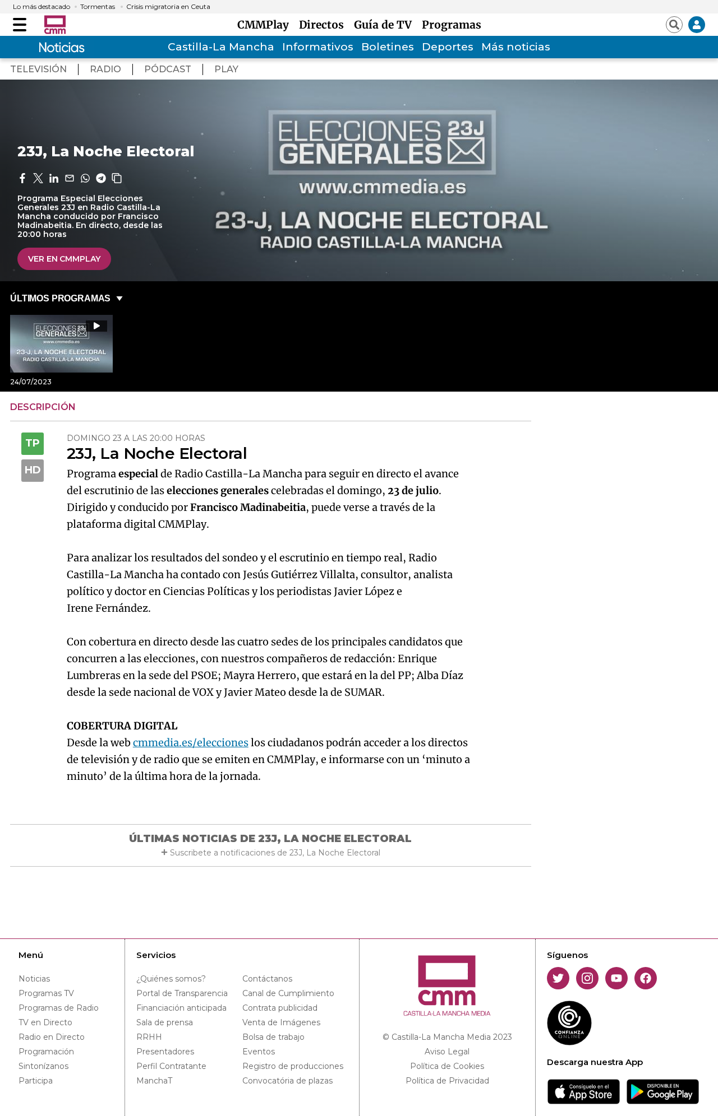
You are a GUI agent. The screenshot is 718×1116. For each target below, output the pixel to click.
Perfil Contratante (171, 1066)
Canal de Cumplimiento (288, 993)
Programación (46, 1052)
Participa (36, 1081)
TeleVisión (38, 69)
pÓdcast (167, 69)
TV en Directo (45, 1022)
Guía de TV (385, 24)
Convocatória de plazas (287, 1081)
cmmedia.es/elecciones (190, 742)
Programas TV (46, 993)
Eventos (258, 1052)
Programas (451, 24)
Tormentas (97, 7)
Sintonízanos (43, 1066)
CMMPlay (265, 24)
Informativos (317, 46)
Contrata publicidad (279, 1008)
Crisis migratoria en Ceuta (168, 7)
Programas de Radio (59, 1008)
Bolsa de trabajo (273, 1037)
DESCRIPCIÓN (43, 407)
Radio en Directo (52, 1037)
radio (105, 69)
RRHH (149, 1037)
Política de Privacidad (447, 1081)
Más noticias (515, 46)
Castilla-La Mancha (221, 46)
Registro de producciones (292, 1066)
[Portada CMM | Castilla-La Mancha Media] (55, 24)
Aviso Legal (447, 1052)
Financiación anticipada (181, 1008)
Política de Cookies (447, 1066)
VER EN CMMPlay (64, 259)
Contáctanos (267, 979)
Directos (324, 24)
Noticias (34, 979)
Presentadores (165, 1052)
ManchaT (154, 1081)
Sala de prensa (164, 1022)
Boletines (387, 46)
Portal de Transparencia (182, 993)
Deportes (447, 46)
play (226, 69)
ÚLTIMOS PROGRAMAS (60, 298)
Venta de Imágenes (281, 1022)
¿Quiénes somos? (171, 979)
